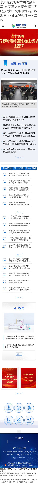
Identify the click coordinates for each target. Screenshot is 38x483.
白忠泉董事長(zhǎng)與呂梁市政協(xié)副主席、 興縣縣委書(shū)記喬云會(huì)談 (19, 126)
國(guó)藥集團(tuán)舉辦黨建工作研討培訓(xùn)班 (20, 281)
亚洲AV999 (24, 480)
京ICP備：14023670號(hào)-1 (19, 467)
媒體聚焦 (19, 308)
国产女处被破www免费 (25, 482)
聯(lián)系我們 (19, 447)
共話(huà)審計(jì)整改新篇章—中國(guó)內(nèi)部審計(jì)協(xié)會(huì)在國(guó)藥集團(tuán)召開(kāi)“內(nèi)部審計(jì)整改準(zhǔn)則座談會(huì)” (20, 189)
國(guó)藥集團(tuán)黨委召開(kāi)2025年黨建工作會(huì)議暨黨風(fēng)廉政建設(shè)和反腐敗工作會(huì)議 (19, 143)
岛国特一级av (12, 482)
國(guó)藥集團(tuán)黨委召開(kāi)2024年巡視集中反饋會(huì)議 (19, 118)
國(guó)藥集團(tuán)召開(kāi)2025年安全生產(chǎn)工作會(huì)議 (18, 71)
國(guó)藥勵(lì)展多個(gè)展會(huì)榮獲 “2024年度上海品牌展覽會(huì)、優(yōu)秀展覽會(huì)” (20, 175)
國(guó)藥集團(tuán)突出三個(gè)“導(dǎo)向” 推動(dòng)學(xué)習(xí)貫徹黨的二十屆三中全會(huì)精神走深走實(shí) (20, 289)
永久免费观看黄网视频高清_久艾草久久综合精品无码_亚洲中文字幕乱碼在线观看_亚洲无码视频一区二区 (18, 11)
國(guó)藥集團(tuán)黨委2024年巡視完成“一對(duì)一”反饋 (20, 182)
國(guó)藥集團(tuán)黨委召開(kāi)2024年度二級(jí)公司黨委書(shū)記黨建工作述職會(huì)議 (19, 134)
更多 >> (19, 157)
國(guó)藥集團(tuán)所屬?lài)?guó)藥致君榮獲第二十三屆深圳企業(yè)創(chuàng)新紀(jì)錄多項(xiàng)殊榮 (19, 196)
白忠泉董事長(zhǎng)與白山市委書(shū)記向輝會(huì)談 (19, 150)
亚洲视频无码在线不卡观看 (9, 480)
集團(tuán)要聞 (19, 63)
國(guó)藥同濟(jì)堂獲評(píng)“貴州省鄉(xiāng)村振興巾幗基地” (20, 203)
